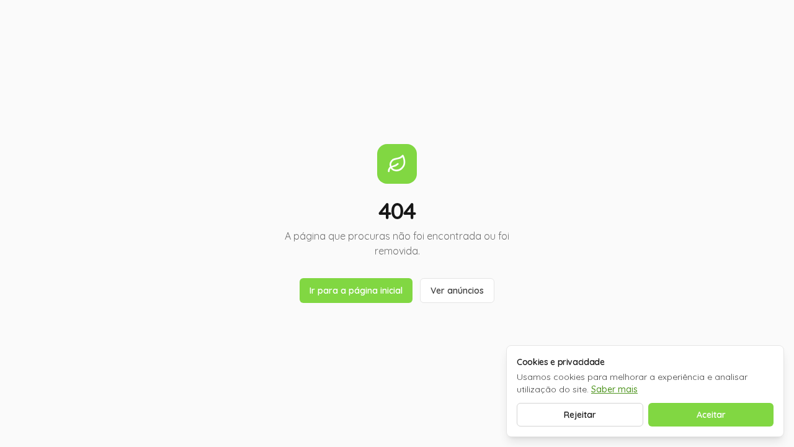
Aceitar (711, 414)
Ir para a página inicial (356, 290)
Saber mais (614, 389)
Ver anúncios (457, 290)
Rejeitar (580, 414)
